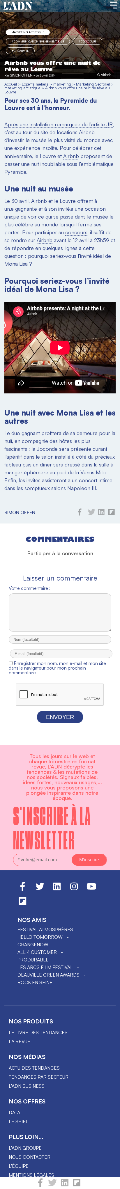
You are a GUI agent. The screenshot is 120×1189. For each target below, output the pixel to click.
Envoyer (60, 717)
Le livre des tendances (38, 1032)
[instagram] (74, 889)
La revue (19, 1041)
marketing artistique (27, 32)
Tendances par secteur (38, 1077)
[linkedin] (64, 1185)
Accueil (10, 83)
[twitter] (52, 1185)
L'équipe (19, 1166)
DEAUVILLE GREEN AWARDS (48, 975)
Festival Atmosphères (45, 929)
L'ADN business (27, 1086)
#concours (87, 41)
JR (109, 124)
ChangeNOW (32, 944)
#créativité (20, 50)
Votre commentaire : (29, 588)
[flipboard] (76, 1185)
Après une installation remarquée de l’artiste (55, 124)
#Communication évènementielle (38, 41)
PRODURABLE (33, 960)
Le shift (18, 1121)
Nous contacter (29, 1157)
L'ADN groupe (25, 1148)
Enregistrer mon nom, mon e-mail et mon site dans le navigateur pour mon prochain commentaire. (57, 667)
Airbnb (71, 156)
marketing (62, 83)
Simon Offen (21, 75)
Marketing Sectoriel (93, 83)
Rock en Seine (34, 982)
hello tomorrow (40, 937)
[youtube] (91, 889)
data (14, 1112)
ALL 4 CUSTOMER (37, 952)
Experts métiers (35, 83)
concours (76, 232)
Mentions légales (31, 1175)
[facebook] (40, 1185)
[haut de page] (110, 1181)
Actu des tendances (34, 1068)
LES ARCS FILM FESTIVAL (45, 967)
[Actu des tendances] (18, 6)
